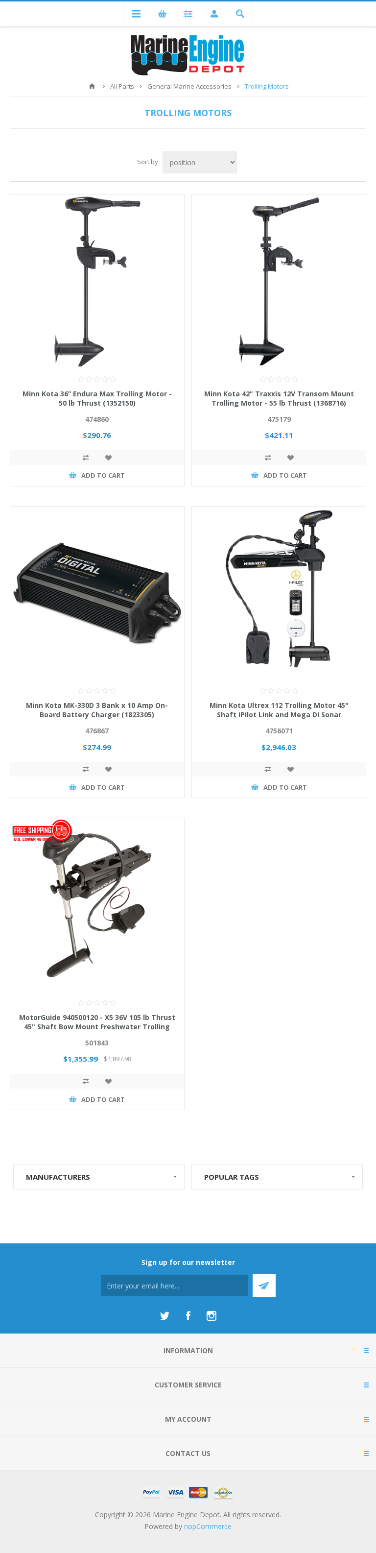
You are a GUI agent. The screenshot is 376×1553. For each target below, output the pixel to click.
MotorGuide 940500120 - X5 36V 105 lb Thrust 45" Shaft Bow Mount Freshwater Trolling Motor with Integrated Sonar (97, 1027)
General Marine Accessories (189, 86)
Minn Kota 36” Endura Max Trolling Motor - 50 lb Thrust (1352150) (97, 398)
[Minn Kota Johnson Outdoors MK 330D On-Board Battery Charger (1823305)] (97, 593)
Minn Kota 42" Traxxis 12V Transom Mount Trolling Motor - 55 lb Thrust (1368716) (279, 398)
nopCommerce (208, 1526)
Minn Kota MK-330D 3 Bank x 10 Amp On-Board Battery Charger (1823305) (97, 710)
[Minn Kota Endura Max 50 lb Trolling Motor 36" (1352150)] (97, 281)
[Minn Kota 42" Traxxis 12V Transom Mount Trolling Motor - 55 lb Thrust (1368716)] (279, 281)
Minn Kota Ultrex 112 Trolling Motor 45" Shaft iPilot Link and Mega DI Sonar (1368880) (279, 714)
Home (92, 86)
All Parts (122, 86)
